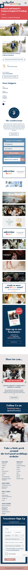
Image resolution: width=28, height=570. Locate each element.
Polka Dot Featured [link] (14, 380)
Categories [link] (19, 463)
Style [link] (17, 473)
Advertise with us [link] (6, 511)
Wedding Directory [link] (6, 485)
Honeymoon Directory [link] (5, 487)
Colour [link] (18, 469)
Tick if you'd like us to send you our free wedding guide (15, 549)
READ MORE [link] (14, 134)
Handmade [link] (5, 88)
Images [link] (18, 467)
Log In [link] (3, 500)
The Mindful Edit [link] (6, 476)
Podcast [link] (4, 473)
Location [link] (18, 471)
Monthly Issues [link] (19, 478)
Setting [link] (18, 475)
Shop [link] (3, 475)
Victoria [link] (4, 98)
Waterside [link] (5, 92)
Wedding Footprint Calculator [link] (6, 479)
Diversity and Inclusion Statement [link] (6, 496)
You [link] (3, 469)
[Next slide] (25, 382)
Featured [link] (4, 17)
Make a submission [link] (6, 505)
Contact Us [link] (4, 498)
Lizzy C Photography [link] (7, 73)
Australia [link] (4, 97)
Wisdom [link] (4, 465)
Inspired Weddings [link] (14, 17)
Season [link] (18, 476)
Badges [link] (4, 513)
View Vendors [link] (14, 153)
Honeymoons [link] (5, 471)
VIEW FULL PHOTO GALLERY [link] (10, 76)
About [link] (3, 493)
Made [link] (3, 467)
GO (22, 159)
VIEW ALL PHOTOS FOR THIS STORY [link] (14, 59)
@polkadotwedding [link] (14, 410)
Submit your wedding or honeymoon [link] (5, 508)
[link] (2, 6)
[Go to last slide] (2, 382)
